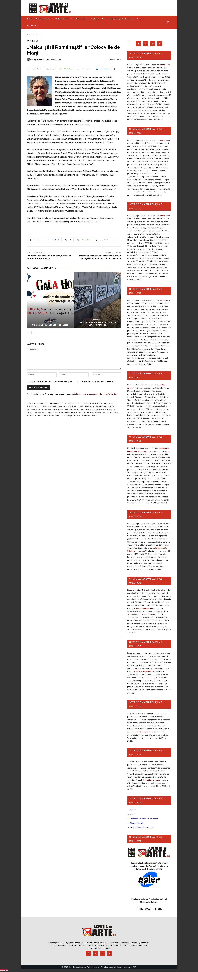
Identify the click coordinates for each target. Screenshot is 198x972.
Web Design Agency (122, 967)
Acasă (29, 35)
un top (162, 65)
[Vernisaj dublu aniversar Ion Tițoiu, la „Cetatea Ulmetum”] (97, 300)
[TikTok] (152, 43)
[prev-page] (28, 332)
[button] (168, 22)
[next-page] (33, 332)
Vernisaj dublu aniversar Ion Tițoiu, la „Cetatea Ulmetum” (97, 323)
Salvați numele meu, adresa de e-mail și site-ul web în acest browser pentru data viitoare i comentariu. (73, 381)
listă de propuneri (143, 608)
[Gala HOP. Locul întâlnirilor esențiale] (50, 300)
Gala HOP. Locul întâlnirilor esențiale (50, 325)
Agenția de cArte (41, 60)
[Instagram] (145, 43)
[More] (114, 69)
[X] (159, 43)
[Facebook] (138, 43)
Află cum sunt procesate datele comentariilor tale (95, 394)
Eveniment (37, 35)
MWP (134, 967)
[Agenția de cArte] (29, 59)
